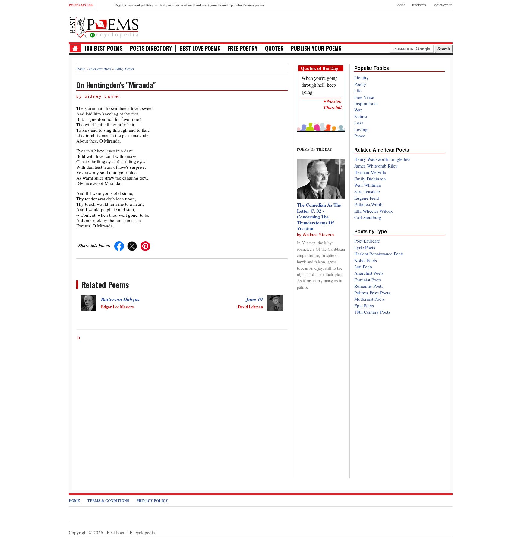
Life (358, 90)
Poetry (360, 84)
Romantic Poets (368, 286)
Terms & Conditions (108, 500)
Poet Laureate (367, 241)
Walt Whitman (367, 185)
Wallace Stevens (319, 235)
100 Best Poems (103, 48)
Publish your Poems (316, 48)
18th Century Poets (372, 312)
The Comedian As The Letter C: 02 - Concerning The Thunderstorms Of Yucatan (319, 217)
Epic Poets (364, 305)
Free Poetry (242, 48)
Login (400, 5)
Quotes (274, 48)
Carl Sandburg (367, 217)
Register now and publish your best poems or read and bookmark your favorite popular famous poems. (190, 5)
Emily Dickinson (370, 179)
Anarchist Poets (369, 273)
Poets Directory (151, 48)
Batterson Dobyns (120, 299)
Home (74, 500)
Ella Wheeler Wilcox (373, 211)
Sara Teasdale (367, 191)
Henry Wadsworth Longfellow (382, 159)
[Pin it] (145, 245)
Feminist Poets (367, 280)
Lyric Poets (364, 247)
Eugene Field (366, 198)
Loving (361, 129)
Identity (361, 77)
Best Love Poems (199, 48)
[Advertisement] (382, 26)
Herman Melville (370, 172)
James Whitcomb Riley (376, 166)
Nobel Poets (365, 260)
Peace (359, 136)
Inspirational (366, 103)
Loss (358, 123)
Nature (360, 116)
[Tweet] (132, 245)
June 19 (254, 299)
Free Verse (364, 97)
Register (419, 5)
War (358, 110)
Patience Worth (368, 204)
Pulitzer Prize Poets (372, 293)
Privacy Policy (152, 500)
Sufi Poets (363, 267)
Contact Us (443, 5)
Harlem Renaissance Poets (379, 254)
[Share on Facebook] (119, 245)
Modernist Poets (369, 299)
